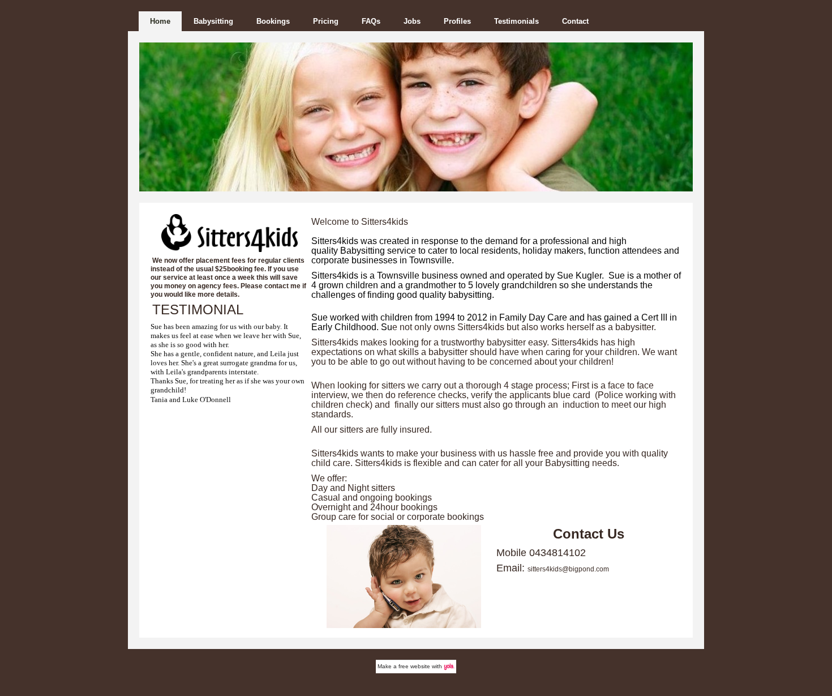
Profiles (457, 21)
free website (414, 666)
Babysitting (213, 21)
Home (160, 21)
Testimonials (516, 21)
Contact (575, 21)
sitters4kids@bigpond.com (568, 569)
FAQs (371, 21)
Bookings (273, 21)
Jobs (412, 21)
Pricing (325, 21)
